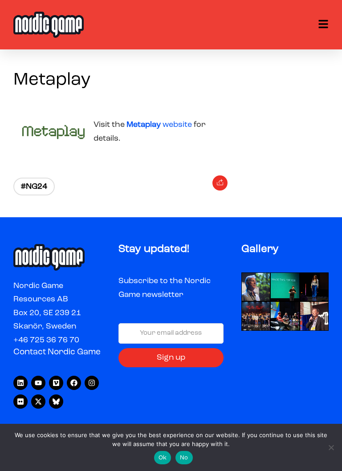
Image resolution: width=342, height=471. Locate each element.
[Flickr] (20, 401)
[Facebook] (74, 383)
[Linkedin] (20, 383)
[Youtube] (38, 383)
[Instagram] (92, 383)
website (160, 125)
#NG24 (34, 187)
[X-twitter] (38, 401)
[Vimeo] (56, 383)
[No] (330, 447)
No (184, 458)
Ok (163, 458)
